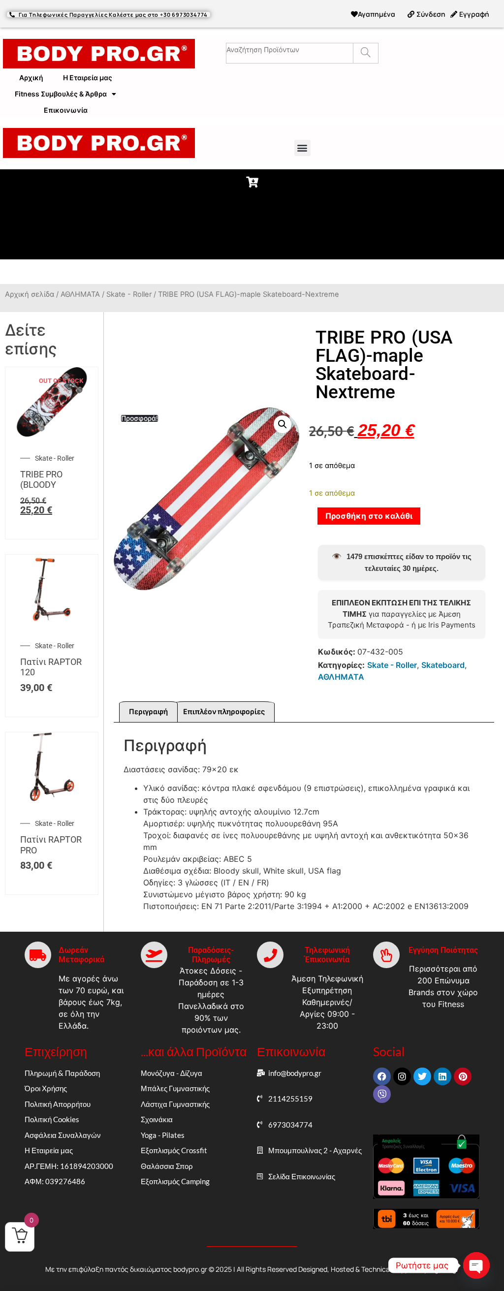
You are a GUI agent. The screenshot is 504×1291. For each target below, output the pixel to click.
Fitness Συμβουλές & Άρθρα (61, 94)
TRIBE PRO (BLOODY (41, 479)
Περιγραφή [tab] (148, 712)
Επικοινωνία (66, 110)
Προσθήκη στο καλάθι (368, 516)
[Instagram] (402, 1076)
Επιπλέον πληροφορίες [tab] (224, 712)
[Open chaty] (476, 1265)
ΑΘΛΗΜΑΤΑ (80, 294)
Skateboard (443, 665)
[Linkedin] (442, 1076)
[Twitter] (422, 1076)
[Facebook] (382, 1076)
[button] (302, 148)
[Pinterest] (463, 1076)
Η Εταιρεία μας (87, 77)
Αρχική (31, 77)
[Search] (365, 53)
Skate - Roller (129, 294)
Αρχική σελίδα (29, 294)
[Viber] (382, 1094)
